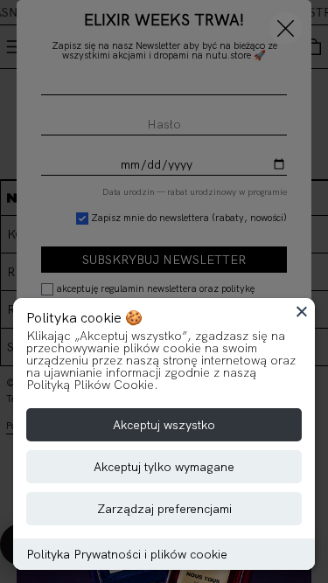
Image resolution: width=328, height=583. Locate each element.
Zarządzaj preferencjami (164, 509)
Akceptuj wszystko (164, 425)
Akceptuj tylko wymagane (164, 467)
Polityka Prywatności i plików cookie (126, 554)
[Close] (302, 311)
